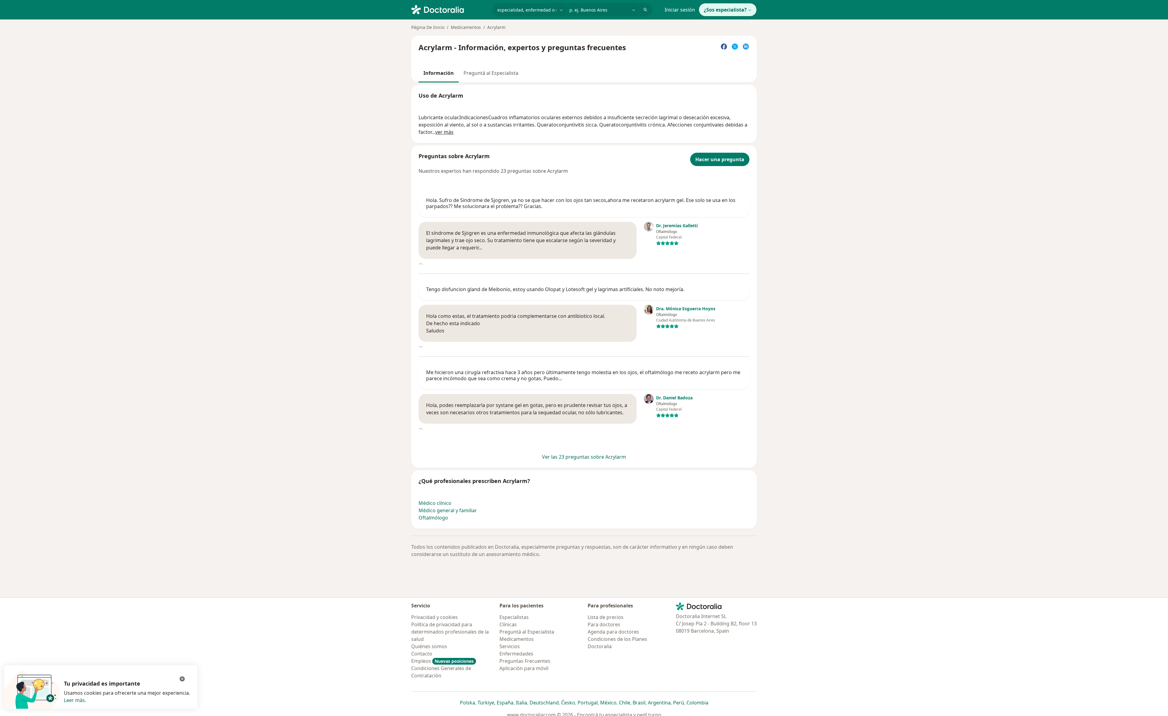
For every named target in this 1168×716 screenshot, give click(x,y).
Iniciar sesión (680, 9)
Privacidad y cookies (434, 617)
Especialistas (514, 617)
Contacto (421, 653)
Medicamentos (466, 27)
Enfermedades (516, 653)
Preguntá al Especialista (491, 73)
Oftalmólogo (433, 517)
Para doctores (604, 624)
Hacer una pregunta (719, 159)
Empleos (442, 661)
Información (438, 73)
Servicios (509, 646)
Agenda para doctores (613, 631)
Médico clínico (435, 503)
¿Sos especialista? (725, 9)
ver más (444, 132)
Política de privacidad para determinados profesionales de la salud (450, 631)
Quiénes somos (429, 646)
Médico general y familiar (448, 510)
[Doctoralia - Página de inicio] (449, 9)
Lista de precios (606, 617)
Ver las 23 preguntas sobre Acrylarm (584, 457)
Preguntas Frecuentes (524, 661)
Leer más (74, 700)
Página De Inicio (427, 27)
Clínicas (508, 624)
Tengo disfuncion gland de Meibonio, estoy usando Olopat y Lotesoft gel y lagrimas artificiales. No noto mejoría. (555, 289)
